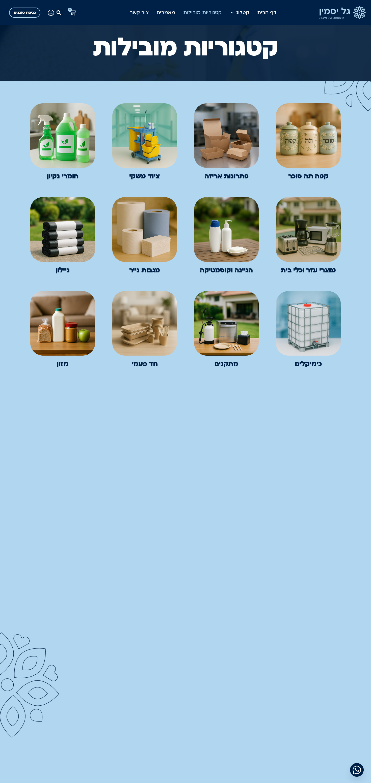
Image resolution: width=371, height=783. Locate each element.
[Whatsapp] (357, 770)
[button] (59, 13)
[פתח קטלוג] (232, 12)
